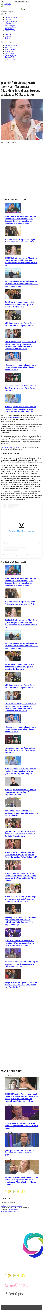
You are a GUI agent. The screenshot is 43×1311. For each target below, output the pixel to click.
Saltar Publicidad (21, 1)
